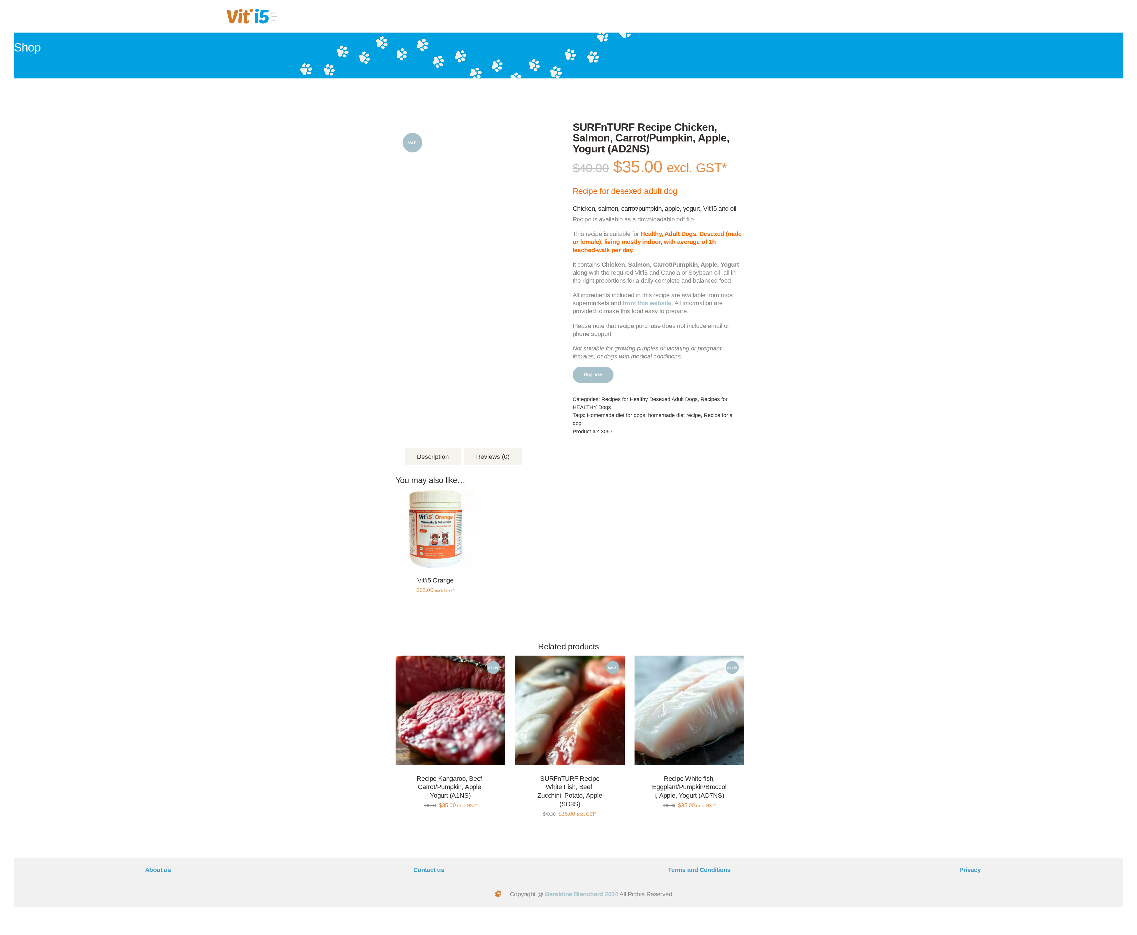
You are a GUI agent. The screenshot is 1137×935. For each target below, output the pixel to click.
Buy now (593, 374)
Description (433, 456)
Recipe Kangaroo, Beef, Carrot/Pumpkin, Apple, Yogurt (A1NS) (450, 787)
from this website (647, 303)
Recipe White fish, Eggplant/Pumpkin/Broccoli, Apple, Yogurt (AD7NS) (689, 787)
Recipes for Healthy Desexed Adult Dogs (649, 399)
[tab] (433, 457)
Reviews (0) (493, 456)
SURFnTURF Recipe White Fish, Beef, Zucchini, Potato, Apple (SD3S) (569, 791)
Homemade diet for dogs (616, 415)
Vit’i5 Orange (435, 580)
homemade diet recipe (674, 415)
